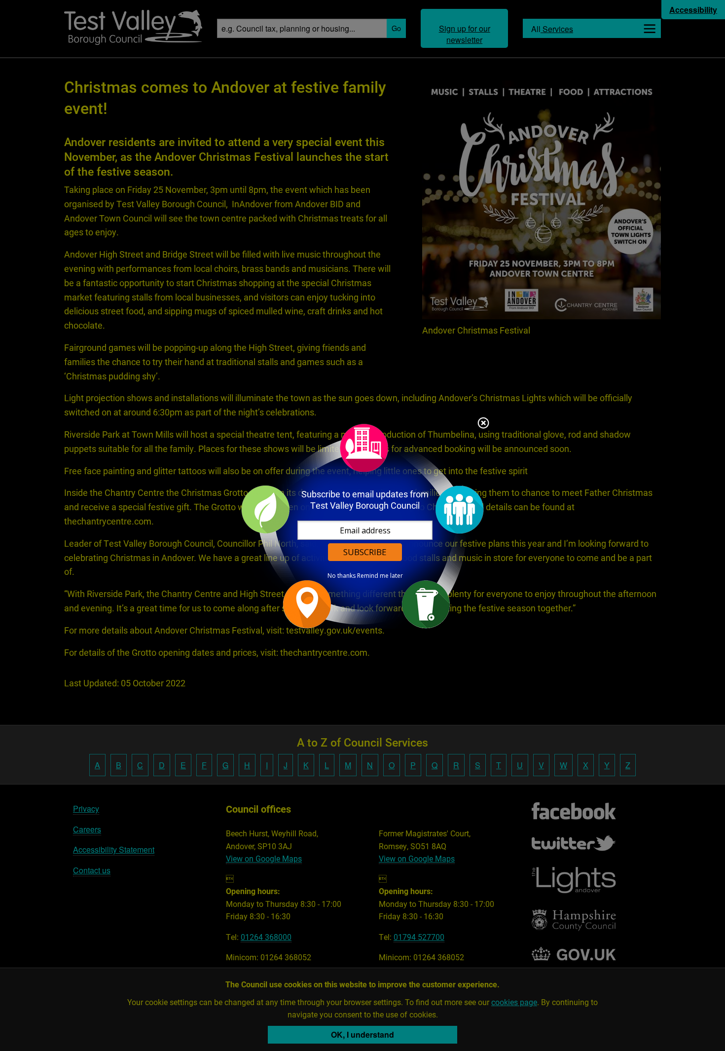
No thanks (341, 576)
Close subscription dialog (483, 423)
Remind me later (380, 576)
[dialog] (362, 526)
